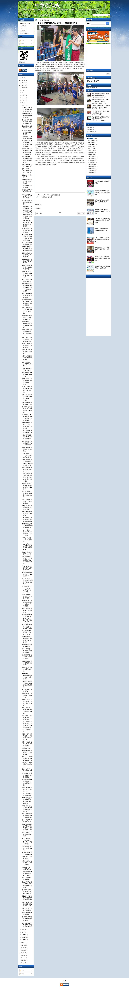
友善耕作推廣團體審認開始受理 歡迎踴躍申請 (27, 743)
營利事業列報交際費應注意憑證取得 (27, 669)
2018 (22, 942)
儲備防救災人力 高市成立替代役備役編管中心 (27, 230)
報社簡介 (27, 15)
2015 (22, 83)
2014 (22, 80)
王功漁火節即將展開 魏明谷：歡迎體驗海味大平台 (27, 752)
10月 (23, 934)
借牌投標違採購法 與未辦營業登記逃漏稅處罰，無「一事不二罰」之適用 (27, 287)
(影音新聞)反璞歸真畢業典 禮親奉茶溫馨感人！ (27, 918)
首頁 (20, 15)
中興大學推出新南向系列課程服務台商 (27, 610)
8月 (23, 929)
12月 (23, 939)
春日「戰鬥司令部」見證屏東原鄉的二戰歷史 (27, 170)
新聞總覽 (91, 138)
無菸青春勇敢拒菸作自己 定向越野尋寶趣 (27, 357)
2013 (22, 78)
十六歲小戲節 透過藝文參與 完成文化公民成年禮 (27, 121)
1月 (23, 90)
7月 (23, 105)
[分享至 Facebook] (59, 195)
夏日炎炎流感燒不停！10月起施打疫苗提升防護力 (27, 626)
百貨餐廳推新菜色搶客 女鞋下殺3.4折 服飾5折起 (27, 873)
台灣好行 (23, 31)
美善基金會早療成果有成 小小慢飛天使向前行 (27, 862)
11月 (23, 937)
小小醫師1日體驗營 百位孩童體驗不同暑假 (27, 132)
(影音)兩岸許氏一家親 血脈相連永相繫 (27, 202)
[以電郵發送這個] (54, 195)
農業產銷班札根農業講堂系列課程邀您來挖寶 (27, 267)
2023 (22, 955)
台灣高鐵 (23, 26)
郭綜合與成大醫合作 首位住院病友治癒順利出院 (27, 317)
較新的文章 (39, 213)
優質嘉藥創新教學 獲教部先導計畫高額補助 (27, 295)
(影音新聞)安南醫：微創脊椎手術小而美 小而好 (27, 632)
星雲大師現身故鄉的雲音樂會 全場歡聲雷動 (27, 254)
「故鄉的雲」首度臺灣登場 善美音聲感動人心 (27, 216)
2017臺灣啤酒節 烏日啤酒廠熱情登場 (27, 848)
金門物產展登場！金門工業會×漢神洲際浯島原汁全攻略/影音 (102, 239)
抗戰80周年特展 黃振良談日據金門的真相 (27, 261)
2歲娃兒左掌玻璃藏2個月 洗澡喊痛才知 (27, 764)
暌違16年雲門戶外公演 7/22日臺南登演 (27, 374)
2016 (22, 85)
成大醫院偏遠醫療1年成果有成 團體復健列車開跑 (27, 109)
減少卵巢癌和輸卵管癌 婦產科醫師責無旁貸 (27, 115)
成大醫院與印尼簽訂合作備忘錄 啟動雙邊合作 (27, 775)
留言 (22, 44)
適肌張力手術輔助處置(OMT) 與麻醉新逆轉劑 (27, 196)
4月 (23, 98)
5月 (23, 100)
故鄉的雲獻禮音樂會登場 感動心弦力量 (27, 181)
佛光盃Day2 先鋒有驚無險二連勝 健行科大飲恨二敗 (27, 758)
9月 (23, 932)
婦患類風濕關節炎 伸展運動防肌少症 (27, 364)
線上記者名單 (44, 15)
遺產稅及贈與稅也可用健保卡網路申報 (27, 513)
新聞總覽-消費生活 (47, 197)
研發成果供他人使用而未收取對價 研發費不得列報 (27, 519)
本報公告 (35, 15)
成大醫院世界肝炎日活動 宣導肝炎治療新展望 (27, 596)
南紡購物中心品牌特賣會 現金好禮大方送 (27, 695)
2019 (22, 945)
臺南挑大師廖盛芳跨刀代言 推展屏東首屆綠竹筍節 (27, 925)
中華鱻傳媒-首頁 (25, 23)
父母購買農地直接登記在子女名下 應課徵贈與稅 (27, 455)
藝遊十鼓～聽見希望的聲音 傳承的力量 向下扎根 (27, 904)
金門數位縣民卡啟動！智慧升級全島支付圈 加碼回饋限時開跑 (102, 192)
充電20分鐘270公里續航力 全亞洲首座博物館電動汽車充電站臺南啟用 (27, 560)
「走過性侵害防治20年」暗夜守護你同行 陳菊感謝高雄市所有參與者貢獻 (27, 477)
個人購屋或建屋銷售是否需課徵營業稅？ (27, 663)
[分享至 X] (58, 195)
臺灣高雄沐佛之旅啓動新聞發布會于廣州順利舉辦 (27, 815)
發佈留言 (37, 208)
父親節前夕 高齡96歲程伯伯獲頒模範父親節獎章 (27, 436)
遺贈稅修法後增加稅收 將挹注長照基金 (27, 449)
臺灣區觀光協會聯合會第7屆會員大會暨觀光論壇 (27, 525)
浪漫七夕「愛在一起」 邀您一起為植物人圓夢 (27, 789)
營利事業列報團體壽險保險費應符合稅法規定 (27, 507)
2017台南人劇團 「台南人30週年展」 (27, 539)
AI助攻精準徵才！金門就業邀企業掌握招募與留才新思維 (102, 249)
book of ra (64, 980)
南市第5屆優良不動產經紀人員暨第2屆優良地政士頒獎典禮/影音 (102, 258)
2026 (22, 962)
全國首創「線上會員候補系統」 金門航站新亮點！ (27, 339)
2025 (22, 960)
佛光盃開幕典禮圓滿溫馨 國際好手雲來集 (27, 656)
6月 (23, 102)
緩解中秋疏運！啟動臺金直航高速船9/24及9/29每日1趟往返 (102, 211)
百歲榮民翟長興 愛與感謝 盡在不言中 (27, 351)
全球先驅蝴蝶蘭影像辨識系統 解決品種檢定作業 (27, 443)
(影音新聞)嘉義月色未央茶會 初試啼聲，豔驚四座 (27, 891)
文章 (22, 40)
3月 (23, 95)
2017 (22, 88)
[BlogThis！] (56, 195)
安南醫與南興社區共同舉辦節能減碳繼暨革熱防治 (27, 248)
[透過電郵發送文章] (51, 194)
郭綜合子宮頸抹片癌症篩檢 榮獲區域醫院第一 (27, 650)
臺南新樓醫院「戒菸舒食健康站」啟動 (27, 834)
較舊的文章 (81, 213)
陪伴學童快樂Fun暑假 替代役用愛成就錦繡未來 (27, 574)
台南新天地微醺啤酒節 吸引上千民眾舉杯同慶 (27, 568)
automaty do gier (21, 0)
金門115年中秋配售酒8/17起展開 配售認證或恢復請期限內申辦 (102, 220)
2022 (22, 952)
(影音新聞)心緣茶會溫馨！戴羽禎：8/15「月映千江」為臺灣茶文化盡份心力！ (27, 618)
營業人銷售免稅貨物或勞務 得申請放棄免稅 (27, 501)
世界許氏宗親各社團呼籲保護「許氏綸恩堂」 (27, 345)
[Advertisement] (101, 56)
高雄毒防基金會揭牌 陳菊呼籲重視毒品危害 (27, 469)
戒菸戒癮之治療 (26, 748)
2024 (22, 957)
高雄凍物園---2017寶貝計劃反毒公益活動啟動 (27, 717)
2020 (22, 947)
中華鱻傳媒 (47, 5)
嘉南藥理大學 (24, 33)
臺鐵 (21, 28)
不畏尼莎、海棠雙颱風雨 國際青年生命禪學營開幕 (27, 897)
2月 (23, 93)
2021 (22, 950)
